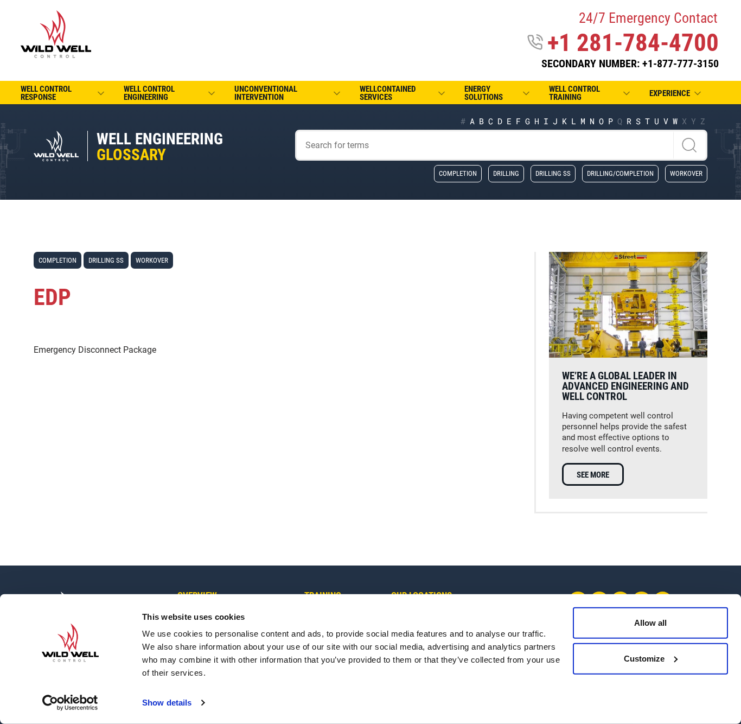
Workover (686, 173)
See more (593, 475)
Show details (166, 702)
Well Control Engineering (149, 93)
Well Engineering (160, 147)
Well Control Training (574, 93)
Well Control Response (46, 93)
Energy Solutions (483, 93)
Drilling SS (553, 173)
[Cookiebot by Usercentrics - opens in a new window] (70, 703)
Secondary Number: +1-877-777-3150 (630, 63)
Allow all (650, 622)
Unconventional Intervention (265, 93)
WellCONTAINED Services (388, 93)
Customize (644, 658)
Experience (669, 93)
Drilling (506, 173)
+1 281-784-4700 (633, 42)
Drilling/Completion (620, 173)
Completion (458, 173)
